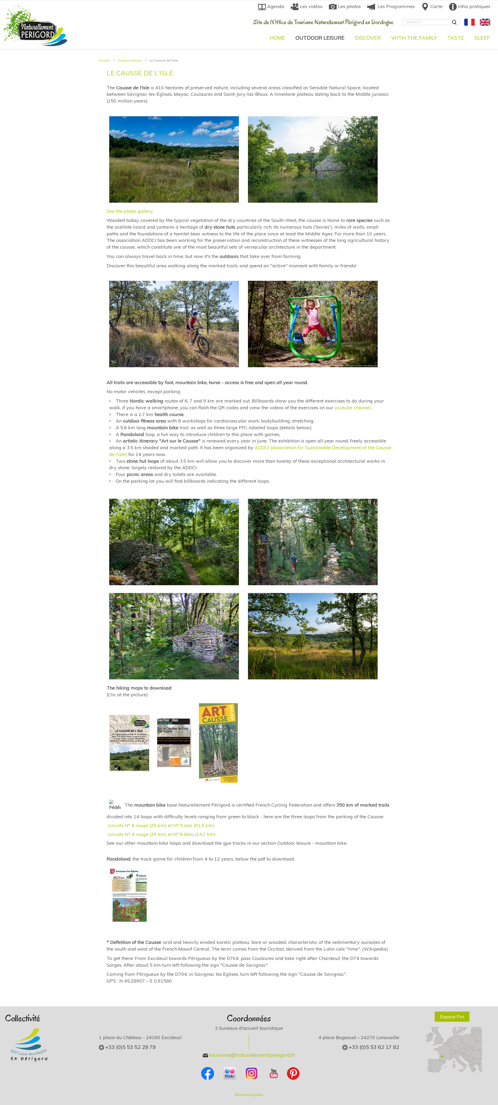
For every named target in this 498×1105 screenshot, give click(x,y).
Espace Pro (452, 1017)
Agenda (275, 6)
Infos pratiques (473, 6)
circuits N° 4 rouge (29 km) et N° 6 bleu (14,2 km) (162, 834)
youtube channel (353, 408)
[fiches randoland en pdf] (129, 895)
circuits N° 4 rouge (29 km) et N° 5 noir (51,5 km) (161, 825)
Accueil (104, 60)
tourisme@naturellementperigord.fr (251, 1055)
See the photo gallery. (130, 211)
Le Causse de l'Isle (140, 73)
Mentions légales (249, 1094)
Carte (435, 6)
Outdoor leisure (129, 60)
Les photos (349, 6)
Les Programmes (395, 6)
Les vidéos (310, 6)
